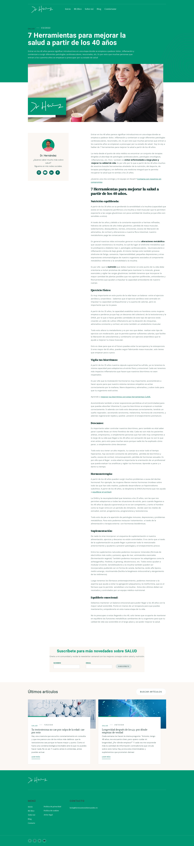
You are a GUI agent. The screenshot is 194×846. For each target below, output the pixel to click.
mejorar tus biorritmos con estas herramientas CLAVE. (126, 396)
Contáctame (110, 9)
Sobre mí (89, 9)
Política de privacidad (52, 806)
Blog (99, 9)
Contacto (31, 823)
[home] (46, 9)
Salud (31, 28)
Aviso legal (48, 815)
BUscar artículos (151, 691)
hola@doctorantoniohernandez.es (84, 808)
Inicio (68, 9)
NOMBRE (57, 663)
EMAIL (88, 663)
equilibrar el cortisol (101, 492)
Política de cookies (51, 810)
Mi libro (78, 9)
